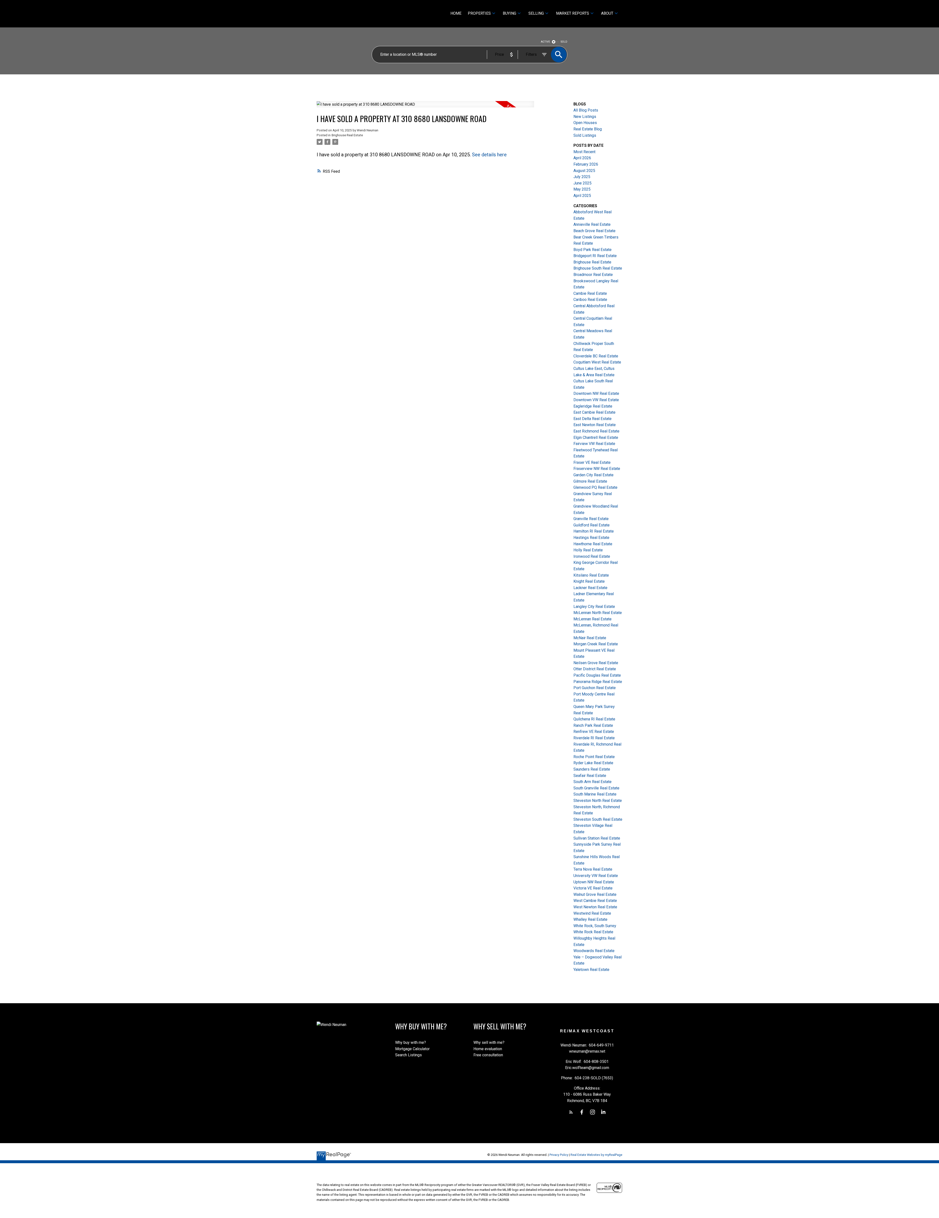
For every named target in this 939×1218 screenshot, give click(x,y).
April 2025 (582, 195)
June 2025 (582, 183)
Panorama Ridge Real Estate (597, 681)
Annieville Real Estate (592, 224)
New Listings (584, 116)
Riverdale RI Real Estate (594, 738)
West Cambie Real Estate (595, 900)
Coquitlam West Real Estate (597, 362)
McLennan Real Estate (592, 619)
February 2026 (585, 164)
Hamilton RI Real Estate (593, 531)
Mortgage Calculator (412, 1049)
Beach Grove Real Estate (594, 230)
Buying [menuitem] (509, 13)
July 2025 (581, 176)
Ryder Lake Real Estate (593, 763)
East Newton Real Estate (594, 424)
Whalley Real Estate (590, 919)
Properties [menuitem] (479, 13)
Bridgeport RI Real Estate (595, 255)
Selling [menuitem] (536, 13)
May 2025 (582, 189)
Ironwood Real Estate (591, 556)
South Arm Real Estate (592, 781)
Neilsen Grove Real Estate (595, 662)
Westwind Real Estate (592, 913)
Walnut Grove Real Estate (594, 894)
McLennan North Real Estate (597, 612)
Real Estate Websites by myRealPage (596, 1155)
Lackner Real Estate (590, 587)
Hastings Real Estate (591, 537)
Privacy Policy (558, 1155)
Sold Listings (584, 135)
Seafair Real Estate (589, 775)
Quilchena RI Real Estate (594, 719)
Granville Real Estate (591, 518)
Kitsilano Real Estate (591, 575)
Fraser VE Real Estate (592, 462)
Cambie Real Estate (590, 293)
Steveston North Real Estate (597, 800)
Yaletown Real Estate (591, 969)
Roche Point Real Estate (594, 756)
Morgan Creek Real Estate (595, 644)
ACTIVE (545, 41)
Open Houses (585, 122)
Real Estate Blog (587, 129)
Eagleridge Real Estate (592, 406)
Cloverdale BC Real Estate (595, 356)
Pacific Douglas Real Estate (597, 675)
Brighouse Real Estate (347, 135)
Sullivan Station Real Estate (596, 838)
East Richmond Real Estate (596, 431)
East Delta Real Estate (592, 418)
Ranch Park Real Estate (593, 725)
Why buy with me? (410, 1042)
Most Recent (584, 151)
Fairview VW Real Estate (594, 443)
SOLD (564, 41)
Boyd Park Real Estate (592, 249)
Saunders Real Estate (591, 769)
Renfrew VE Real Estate (593, 731)
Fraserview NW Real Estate (596, 468)
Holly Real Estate (588, 550)
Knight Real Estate (589, 581)
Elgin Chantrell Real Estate (595, 437)
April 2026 (582, 158)
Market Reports (572, 13)
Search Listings (408, 1055)
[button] (571, 1112)
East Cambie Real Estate (594, 412)
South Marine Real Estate (594, 794)
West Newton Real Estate (595, 907)
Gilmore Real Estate (590, 481)
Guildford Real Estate (591, 525)
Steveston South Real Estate (597, 819)
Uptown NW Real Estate (593, 882)
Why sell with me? (488, 1042)
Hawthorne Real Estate (592, 544)
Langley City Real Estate (594, 606)
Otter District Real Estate (594, 669)
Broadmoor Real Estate (593, 274)
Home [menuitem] (455, 13)
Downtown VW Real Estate (596, 400)
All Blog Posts (585, 110)
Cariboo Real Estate (590, 299)
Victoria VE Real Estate (593, 888)
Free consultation (488, 1055)
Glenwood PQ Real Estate (595, 487)
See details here (489, 155)
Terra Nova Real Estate (592, 869)
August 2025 (584, 170)
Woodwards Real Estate (594, 950)
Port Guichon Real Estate (594, 687)
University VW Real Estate (595, 875)
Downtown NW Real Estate (596, 393)
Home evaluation (487, 1049)
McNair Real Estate (589, 638)
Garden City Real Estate (593, 475)
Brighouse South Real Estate (597, 268)
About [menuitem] (607, 13)
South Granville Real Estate (596, 788)
